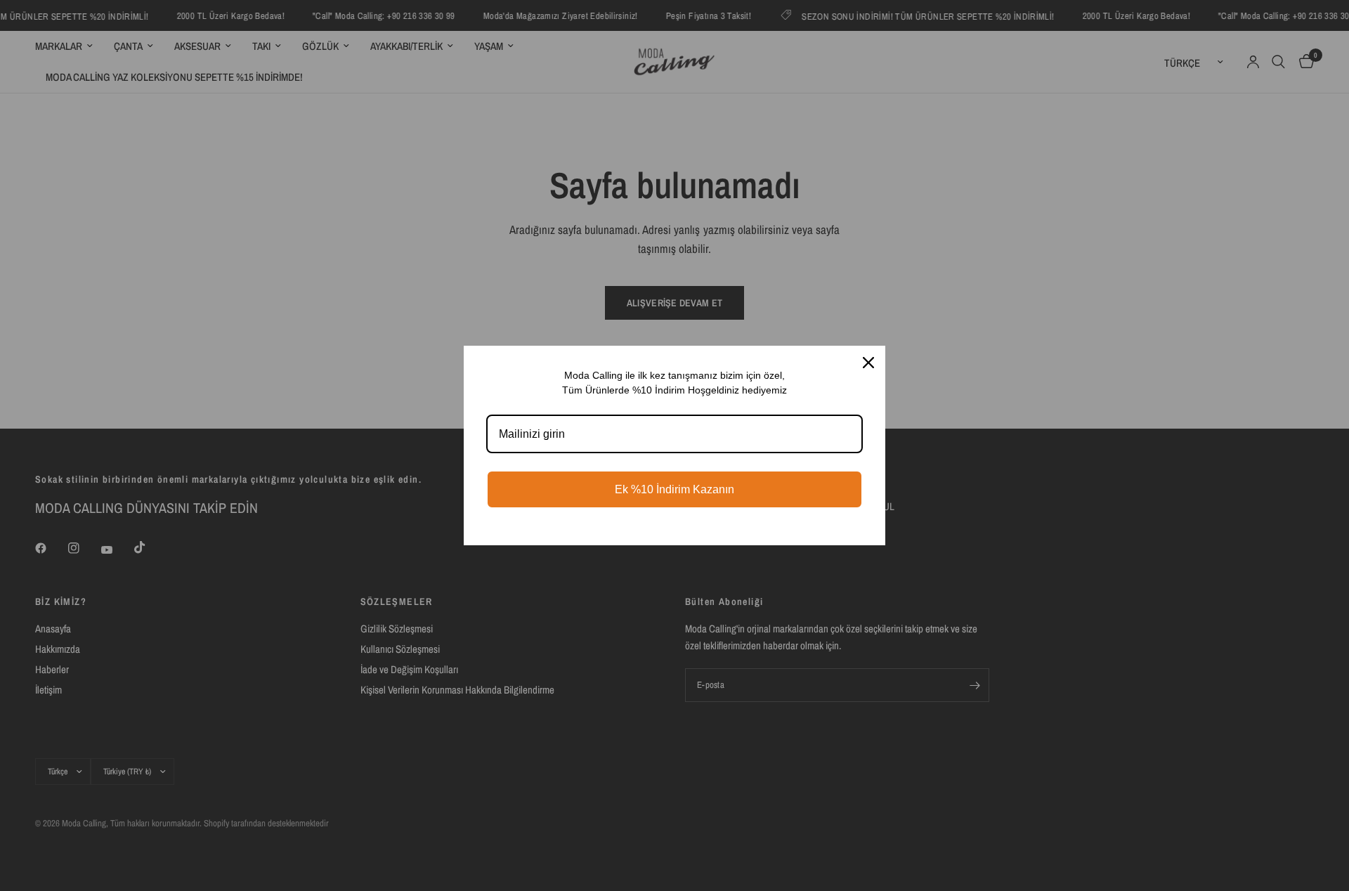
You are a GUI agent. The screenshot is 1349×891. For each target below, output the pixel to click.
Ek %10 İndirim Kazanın (674, 489)
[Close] (868, 362)
